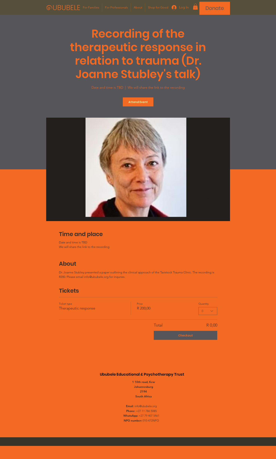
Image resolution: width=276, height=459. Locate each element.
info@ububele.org (146, 406)
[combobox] (207, 311)
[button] (195, 7)
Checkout (185, 335)
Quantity (203, 303)
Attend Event (138, 102)
